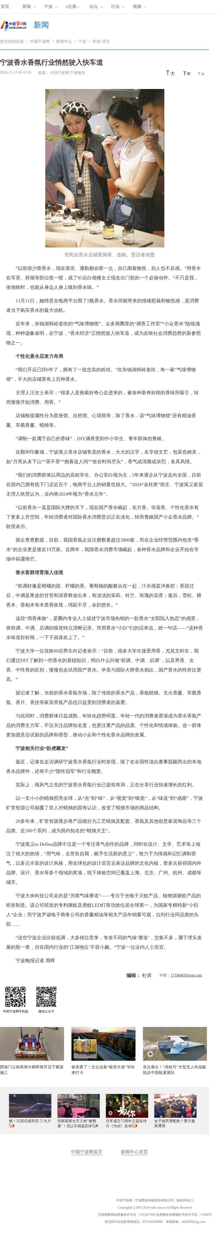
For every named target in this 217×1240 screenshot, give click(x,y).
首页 (5, 6)
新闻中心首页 (134, 1151)
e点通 (71, 6)
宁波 (48, 6)
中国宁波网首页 (86, 1151)
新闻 (26, 6)
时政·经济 (101, 41)
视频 (137, 6)
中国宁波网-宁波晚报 (67, 73)
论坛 (93, 6)
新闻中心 (64, 41)
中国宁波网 (40, 41)
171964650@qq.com (186, 975)
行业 (115, 6)
